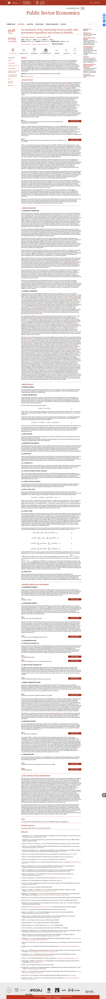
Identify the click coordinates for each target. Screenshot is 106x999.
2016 (27, 296)
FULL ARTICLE (13, 53)
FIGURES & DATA (23, 53)
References (10, 85)
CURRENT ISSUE (10, 24)
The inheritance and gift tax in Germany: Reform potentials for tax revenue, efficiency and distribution (90, 68)
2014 (79, 295)
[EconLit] (49, 992)
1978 (66, 238)
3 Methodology (11, 68)
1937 (74, 261)
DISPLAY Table (75, 599)
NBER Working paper (61, 878)
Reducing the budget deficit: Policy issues (41, 906)
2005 (69, 102)
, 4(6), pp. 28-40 (39, 955)
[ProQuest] (57, 992)
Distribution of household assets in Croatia (89, 34)
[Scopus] (20, 992)
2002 (27, 135)
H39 (27, 76)
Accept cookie (49, 997)
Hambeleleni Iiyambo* (28, 37)
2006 (68, 349)
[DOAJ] (35, 992)
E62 (24, 76)
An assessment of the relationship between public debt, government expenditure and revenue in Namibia (90, 50)
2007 (52, 399)
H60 (32, 76)
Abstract (10, 60)
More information (56, 997)
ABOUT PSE (30, 24)
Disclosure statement (10, 82)
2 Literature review (12, 65)
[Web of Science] (9, 992)
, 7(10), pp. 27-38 (41, 891)
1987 (28, 485)
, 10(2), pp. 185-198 (53, 895)
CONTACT (63, 24)
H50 (29, 76)
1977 (28, 239)
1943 (79, 250)
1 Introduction (11, 63)
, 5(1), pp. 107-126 (67, 958)
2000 (41, 153)
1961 (43, 226)
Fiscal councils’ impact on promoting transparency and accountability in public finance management (90, 59)
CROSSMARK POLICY (45, 53)
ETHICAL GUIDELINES (52, 24)
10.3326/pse (91, 992)
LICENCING (66, 53)
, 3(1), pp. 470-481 (43, 951)
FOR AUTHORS (39, 24)
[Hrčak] (74, 992)
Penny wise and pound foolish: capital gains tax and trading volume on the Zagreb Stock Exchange (90, 41)
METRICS (57, 53)
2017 (31, 93)
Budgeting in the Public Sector (89, 76)
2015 (58, 107)
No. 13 (35, 962)
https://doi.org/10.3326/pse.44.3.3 (41, 44)
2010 (65, 86)
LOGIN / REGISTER (94, 3)
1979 (36, 217)
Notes (9, 79)
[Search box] (95, 24)
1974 (27, 230)
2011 (26, 340)
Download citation (26, 44)
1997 (39, 365)
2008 (67, 84)
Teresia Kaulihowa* (42, 37)
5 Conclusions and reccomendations (12, 75)
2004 (36, 147)
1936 (74, 270)
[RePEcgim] (64, 992)
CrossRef (43, 837)
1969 (41, 508)
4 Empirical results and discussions (12, 71)
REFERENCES (34, 53)
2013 (66, 296)
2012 (28, 97)
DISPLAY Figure (75, 121)
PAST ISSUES (21, 24)
